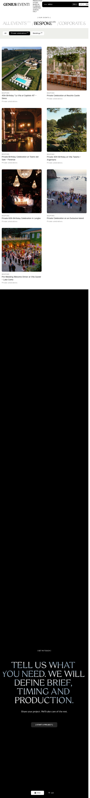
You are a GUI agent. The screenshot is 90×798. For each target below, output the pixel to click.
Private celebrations (19, 33)
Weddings (37, 33)
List (52, 793)
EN (74, 4)
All (5, 33)
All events (17, 23)
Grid (38, 793)
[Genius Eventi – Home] (16, 4)
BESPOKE (45, 23)
